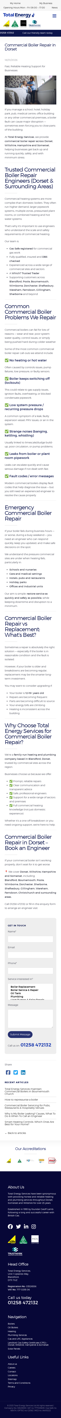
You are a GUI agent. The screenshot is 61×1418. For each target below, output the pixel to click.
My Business (45, 3)
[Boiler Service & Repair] (30, 990)
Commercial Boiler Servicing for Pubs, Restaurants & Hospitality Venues (27, 1106)
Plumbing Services (17, 1335)
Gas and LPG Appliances (20, 1338)
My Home (15, 3)
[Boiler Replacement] (30, 986)
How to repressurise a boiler (21, 1099)
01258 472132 (7, 32)
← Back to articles (15, 1133)
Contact (12, 1371)
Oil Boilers (13, 1327)
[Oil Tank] (30, 993)
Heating (12, 1331)
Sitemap (12, 1379)
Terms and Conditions (19, 1383)
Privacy (11, 1386)
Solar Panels (14, 1348)
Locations (13, 1375)
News (55, 8)
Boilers (11, 1323)
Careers (11, 1367)
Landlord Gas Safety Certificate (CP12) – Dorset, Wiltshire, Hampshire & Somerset (28, 1343)
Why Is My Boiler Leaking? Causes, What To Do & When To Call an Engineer (30, 1115)
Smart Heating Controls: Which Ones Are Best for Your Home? (29, 1123)
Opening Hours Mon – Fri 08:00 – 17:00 (24, 8)
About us (13, 1364)
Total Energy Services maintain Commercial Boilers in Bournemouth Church (27, 1091)
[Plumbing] (30, 996)
